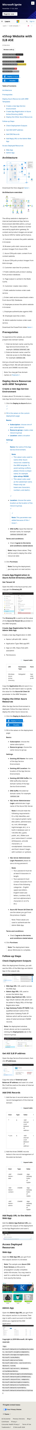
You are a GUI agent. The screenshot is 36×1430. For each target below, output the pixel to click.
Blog (28, 1419)
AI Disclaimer (6, 1419)
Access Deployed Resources (12, 146)
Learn (5, 26)
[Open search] (27, 21)
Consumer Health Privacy (10, 1424)
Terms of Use (26, 1424)
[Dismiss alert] (32, 3)
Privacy (13, 1422)
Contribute (5, 1422)
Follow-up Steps (8, 121)
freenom (15, 375)
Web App (9, 150)
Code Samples (13, 26)
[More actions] (32, 25)
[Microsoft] (18, 21)
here (26, 188)
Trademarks (6, 1427)
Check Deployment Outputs (16, 126)
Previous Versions (19, 1419)
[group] (20, 673)
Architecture (7, 90)
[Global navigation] (2, 21)
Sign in (32, 21)
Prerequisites (7, 94)
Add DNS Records (13, 134)
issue (14, 523)
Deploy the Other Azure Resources (19, 117)
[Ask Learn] (28, 25)
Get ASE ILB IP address (14, 130)
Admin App (10, 153)
